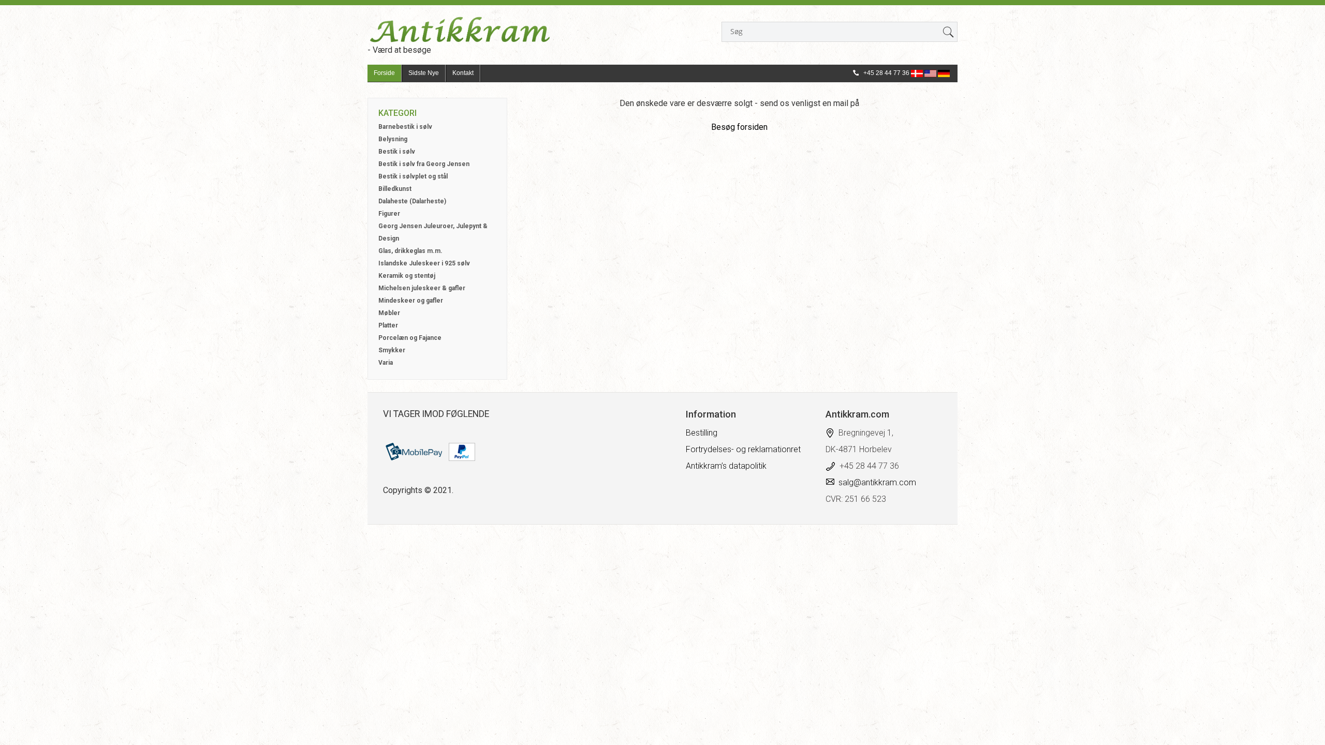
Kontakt (463, 73)
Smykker (391, 350)
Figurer (389, 213)
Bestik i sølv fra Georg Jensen (423, 164)
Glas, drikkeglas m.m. (410, 251)
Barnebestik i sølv (405, 126)
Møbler (389, 313)
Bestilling (701, 433)
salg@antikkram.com (877, 482)
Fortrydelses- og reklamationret (743, 449)
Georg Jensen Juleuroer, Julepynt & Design (433, 232)
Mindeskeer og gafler (410, 300)
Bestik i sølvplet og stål (413, 176)
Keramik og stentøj (406, 275)
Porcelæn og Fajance (409, 337)
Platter (388, 325)
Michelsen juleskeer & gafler (421, 288)
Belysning (392, 139)
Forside (384, 73)
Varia (385, 362)
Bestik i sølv (396, 151)
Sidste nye (423, 73)
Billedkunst (394, 188)
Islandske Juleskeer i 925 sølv (424, 263)
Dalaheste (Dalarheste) (412, 201)
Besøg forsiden (739, 127)
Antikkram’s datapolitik (726, 466)
